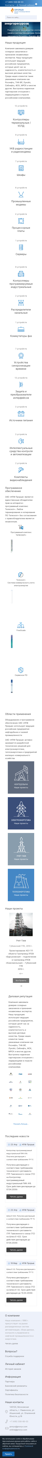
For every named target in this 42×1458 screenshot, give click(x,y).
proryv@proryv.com (18, 1426)
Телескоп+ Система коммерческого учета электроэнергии (21, 583)
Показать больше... (21, 1124)
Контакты (9, 5)
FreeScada (21, 630)
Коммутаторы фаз (21, 336)
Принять (8, 1454)
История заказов (13, 1369)
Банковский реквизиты (16, 1386)
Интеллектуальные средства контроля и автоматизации (21, 451)
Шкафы (21, 174)
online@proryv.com (18, 1430)
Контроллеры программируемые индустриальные (21, 284)
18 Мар (14, 1263)
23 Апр (14, 1144)
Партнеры (10, 1381)
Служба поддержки (14, 1356)
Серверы (21, 254)
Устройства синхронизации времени (21, 365)
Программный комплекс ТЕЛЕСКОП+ (21, 533)
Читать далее (16, 1197)
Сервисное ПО (21, 675)
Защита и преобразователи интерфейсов (21, 394)
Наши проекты (21, 787)
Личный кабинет (27, 5)
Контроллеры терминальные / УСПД (21, 122)
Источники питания (21, 420)
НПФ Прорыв (28, 1144)
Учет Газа (21, 940)
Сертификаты (11, 1390)
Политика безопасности (16, 1394)
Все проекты (21, 980)
